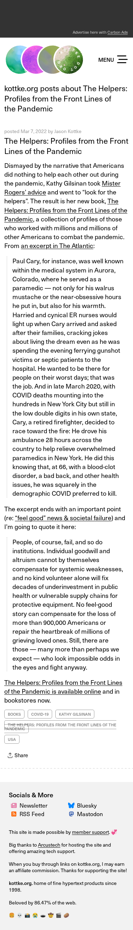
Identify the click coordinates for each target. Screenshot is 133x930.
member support (90, 832)
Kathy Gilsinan (75, 714)
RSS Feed (32, 814)
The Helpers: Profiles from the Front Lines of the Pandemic (66, 145)
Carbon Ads (117, 32)
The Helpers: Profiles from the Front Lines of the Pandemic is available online (63, 686)
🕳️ (43, 915)
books (14, 714)
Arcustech (49, 844)
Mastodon (90, 814)
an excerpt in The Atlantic (57, 245)
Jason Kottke (68, 131)
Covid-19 (40, 714)
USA (12, 739)
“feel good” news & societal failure (63, 517)
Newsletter (34, 805)
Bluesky (87, 805)
